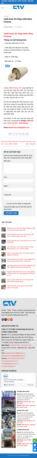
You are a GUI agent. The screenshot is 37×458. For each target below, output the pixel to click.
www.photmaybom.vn (8, 366)
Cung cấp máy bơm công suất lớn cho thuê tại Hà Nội (21, 241)
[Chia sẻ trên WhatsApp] (9, 134)
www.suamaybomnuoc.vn (9, 361)
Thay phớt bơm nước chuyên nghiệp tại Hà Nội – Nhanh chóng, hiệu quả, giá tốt (21, 266)
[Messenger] (35, 449)
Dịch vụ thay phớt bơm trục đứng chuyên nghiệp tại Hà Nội (20, 254)
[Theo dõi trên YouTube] (11, 319)
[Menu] (2, 7)
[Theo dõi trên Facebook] (3, 319)
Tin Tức (6, 16)
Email (6, 186)
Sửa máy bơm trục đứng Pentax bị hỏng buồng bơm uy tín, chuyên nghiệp (20, 248)
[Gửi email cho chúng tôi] (5, 319)
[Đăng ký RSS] (8, 319)
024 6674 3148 (26, 345)
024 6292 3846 (14, 345)
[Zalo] (35, 445)
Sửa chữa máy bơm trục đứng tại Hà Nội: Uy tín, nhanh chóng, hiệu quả (20, 235)
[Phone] (35, 441)
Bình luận (7, 161)
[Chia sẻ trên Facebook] (13, 134)
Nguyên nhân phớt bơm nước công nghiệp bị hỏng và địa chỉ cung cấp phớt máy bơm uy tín (21, 273)
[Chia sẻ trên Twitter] (16, 134)
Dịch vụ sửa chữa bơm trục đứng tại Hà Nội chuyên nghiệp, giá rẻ (20, 280)
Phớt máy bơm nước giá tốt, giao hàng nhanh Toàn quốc (19, 286)
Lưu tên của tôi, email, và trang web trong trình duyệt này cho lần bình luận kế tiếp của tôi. (18, 206)
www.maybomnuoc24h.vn (15, 358)
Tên (5, 177)
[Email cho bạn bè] (20, 134)
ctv (22, 27)
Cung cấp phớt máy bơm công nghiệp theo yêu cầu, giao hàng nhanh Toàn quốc (21, 260)
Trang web (7, 195)
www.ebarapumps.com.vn (9, 364)
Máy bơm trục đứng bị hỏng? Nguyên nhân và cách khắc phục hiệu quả (21, 229)
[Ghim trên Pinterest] (23, 134)
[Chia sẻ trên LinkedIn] (27, 134)
